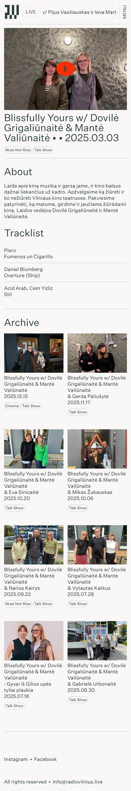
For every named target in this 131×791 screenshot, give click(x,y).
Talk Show (43, 150)
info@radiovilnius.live (78, 782)
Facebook (45, 759)
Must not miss (18, 150)
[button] (65, 69)
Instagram (16, 759)
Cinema (12, 406)
